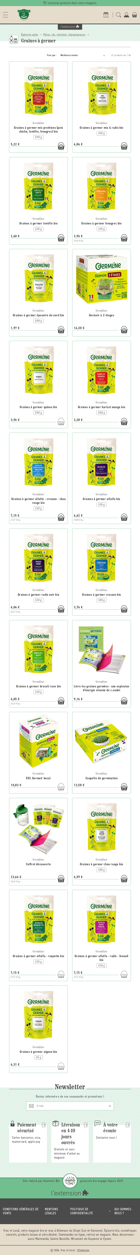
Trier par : (52, 55)
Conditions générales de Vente (20, 1211)
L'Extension (83, 1250)
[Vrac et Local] (24, 15)
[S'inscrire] (106, 1106)
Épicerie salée (29, 34)
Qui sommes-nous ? (123, 1211)
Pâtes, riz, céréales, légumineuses (64, 34)
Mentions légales (51, 1211)
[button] (5, 15)
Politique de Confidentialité (81, 1211)
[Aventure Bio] (70, 1181)
